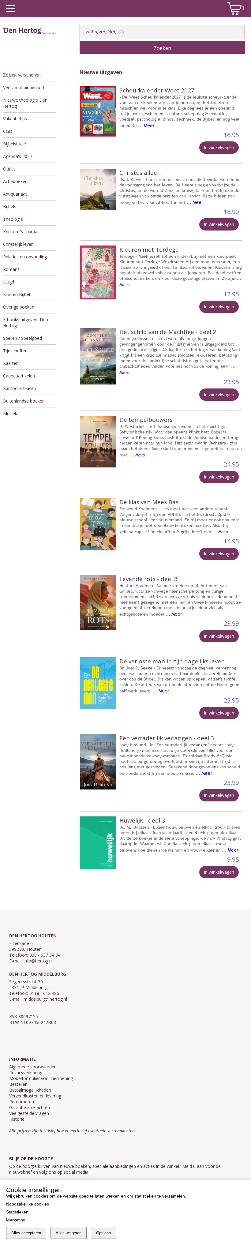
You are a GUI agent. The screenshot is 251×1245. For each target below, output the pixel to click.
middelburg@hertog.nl (45, 999)
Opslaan (103, 1233)
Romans (11, 269)
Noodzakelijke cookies (27, 1204)
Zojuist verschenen (22, 75)
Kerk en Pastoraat (21, 231)
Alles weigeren (68, 1233)
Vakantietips (15, 119)
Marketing (15, 1219)
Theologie (13, 219)
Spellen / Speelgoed (22, 338)
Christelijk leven (18, 244)
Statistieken (17, 1211)
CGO (7, 131)
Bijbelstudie (14, 144)
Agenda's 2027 (17, 156)
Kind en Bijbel (16, 294)
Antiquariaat (15, 194)
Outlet (9, 169)
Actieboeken (15, 181)
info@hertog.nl (38, 961)
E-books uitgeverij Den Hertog (25, 322)
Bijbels (9, 206)
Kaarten (11, 363)
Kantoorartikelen (19, 388)
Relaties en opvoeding (25, 257)
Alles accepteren (26, 1233)
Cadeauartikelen (19, 376)
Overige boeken (18, 307)
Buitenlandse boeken (24, 401)
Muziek (10, 413)
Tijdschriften (15, 351)
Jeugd (8, 282)
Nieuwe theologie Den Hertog (25, 103)
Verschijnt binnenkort (24, 87)
